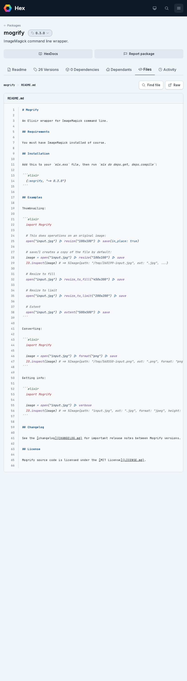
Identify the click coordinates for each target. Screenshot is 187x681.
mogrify (14, 32)
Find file (153, 85)
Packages (14, 25)
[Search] (167, 8)
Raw (177, 85)
